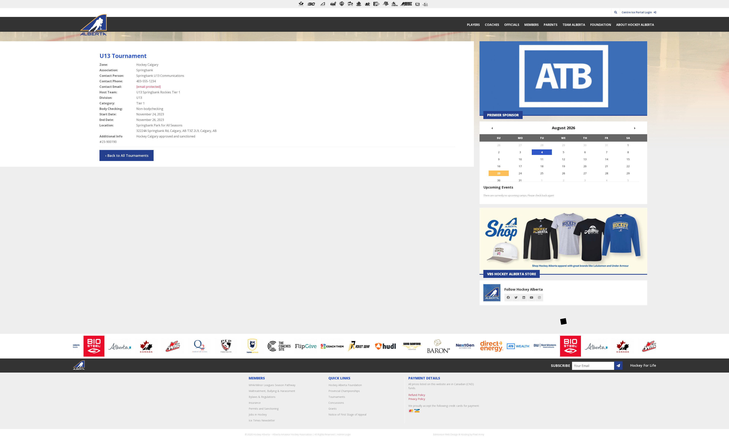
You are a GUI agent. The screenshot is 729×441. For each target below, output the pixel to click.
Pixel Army (478, 434)
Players (473, 25)
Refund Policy (416, 395)
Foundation (600, 25)
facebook (508, 297)
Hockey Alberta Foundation (345, 385)
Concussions (336, 403)
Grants (332, 408)
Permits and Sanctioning (264, 408)
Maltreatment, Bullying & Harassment (272, 391)
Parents (550, 25)
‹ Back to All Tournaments (126, 155)
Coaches (492, 25)
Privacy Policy (416, 399)
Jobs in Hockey (258, 414)
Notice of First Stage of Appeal (347, 414)
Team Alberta (574, 25)
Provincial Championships (344, 391)
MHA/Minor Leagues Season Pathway (272, 385)
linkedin (524, 297)
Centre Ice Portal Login (637, 12)
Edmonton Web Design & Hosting (451, 434)
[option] (81, 346)
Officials (511, 25)
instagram (539, 297)
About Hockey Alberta (635, 25)
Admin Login (344, 434)
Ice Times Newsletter (262, 420)
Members (531, 25)
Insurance (255, 403)
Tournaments (336, 397)
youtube (531, 297)
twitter (516, 297)
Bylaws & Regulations (262, 397)
